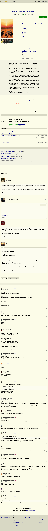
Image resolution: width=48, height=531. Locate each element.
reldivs (26, 21)
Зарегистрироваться (5, 517)
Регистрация (44, 1)
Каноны (14, 527)
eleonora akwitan (6, 473)
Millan (7, 243)
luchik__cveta (6, 398)
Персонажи (15, 525)
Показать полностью (6, 215)
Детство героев (31, 50)
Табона (4, 311)
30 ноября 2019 (5, 320)
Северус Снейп (25, 35)
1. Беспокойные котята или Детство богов (10, 131)
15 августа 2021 (5, 474)
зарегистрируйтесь (30, 104)
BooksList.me (28, 517)
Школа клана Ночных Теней (40, 50)
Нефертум (24, 28)
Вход (39, 1)
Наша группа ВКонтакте (42, 523)
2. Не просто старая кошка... (7, 133)
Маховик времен (21, 124)
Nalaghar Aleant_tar (26, 154)
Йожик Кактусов (6, 463)
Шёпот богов (11, 123)
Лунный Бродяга (9, 199)
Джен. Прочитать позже (6, 153)
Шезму (23, 33)
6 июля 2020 (5, 455)
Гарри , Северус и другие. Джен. (7, 151)
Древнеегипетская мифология (28, 23)
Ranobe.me (27, 519)
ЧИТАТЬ (17, 103)
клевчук (35, 19)
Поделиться (44, 111)
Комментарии (16, 523)
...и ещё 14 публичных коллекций (7, 159)
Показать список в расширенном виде (39, 161)
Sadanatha (25, 158)
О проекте (39, 515)
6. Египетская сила (5, 142)
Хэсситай (24, 32)
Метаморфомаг (25, 48)
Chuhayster (21, 156)
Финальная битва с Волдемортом (29, 51)
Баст (23, 27)
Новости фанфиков (17, 519)
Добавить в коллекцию (24, 163)
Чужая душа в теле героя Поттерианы (37, 48)
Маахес (23, 37)
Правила (39, 517)
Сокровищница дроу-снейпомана (8, 154)
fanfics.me (45, 527)
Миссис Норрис (25, 31)
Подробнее (4, 115)
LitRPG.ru (27, 515)
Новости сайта (40, 522)
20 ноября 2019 (4, 193)
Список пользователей (18, 522)
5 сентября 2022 (6, 489)
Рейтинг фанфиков (17, 520)
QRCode (38, 111)
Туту (23, 36)
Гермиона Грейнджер (26, 29)
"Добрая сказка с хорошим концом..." (8, 158)
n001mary (21, 153)
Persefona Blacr (6, 488)
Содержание (4, 128)
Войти (2, 515)
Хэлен (23, 21)
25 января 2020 (5, 330)
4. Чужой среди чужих (5, 137)
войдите (30, 100)
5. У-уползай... (4, 140)
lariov (23, 151)
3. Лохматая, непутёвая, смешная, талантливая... (11, 135)
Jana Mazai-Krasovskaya (27, 19)
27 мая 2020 (5, 426)
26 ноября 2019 (5, 289)
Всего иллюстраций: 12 (7, 43)
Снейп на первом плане (5, 156)
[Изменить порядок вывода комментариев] (47, 284)
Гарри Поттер (38, 23)
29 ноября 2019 (5, 312)
